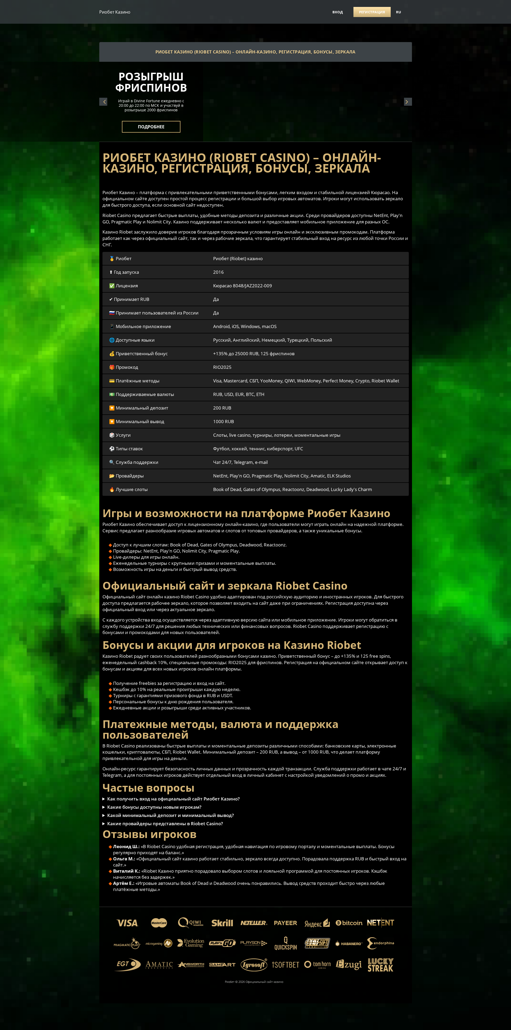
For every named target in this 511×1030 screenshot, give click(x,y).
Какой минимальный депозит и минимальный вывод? (170, 815)
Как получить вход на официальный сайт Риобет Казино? (173, 799)
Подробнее (151, 123)
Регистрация (372, 12)
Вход (337, 12)
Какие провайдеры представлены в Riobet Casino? (165, 823)
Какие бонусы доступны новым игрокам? (154, 807)
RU (398, 12)
